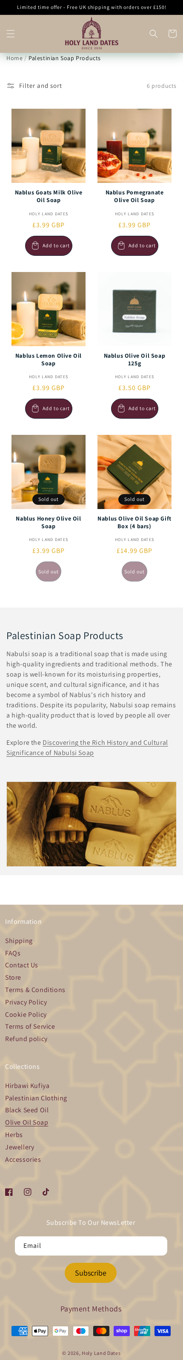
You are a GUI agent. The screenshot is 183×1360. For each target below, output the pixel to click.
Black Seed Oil (27, 1109)
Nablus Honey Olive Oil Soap (48, 522)
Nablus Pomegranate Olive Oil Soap (135, 196)
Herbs (14, 1134)
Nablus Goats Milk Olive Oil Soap (49, 196)
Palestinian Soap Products (65, 58)
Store (13, 977)
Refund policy (26, 1038)
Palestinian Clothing (36, 1098)
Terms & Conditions (35, 989)
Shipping (19, 940)
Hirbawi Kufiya (27, 1085)
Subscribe (90, 1273)
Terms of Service (30, 1026)
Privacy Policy (26, 1002)
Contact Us (21, 965)
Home (14, 58)
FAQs (12, 953)
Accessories (23, 1159)
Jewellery (19, 1147)
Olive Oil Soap (26, 1122)
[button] (10, 33)
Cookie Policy (26, 1014)
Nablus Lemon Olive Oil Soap (48, 359)
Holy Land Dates (101, 1353)
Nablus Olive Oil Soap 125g (135, 359)
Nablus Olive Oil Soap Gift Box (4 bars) (134, 522)
